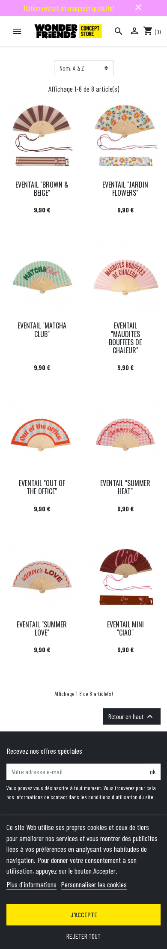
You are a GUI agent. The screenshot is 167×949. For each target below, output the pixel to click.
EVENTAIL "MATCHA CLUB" (42, 329)
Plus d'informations (31, 884)
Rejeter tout (83, 936)
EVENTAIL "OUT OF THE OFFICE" (42, 487)
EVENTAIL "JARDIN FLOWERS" (125, 188)
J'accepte (83, 914)
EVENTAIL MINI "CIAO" (125, 628)
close (138, 7)
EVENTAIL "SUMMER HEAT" (125, 487)
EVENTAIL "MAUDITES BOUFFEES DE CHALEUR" (125, 337)
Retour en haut (131, 716)
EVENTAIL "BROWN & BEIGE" (42, 188)
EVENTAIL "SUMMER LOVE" (42, 628)
